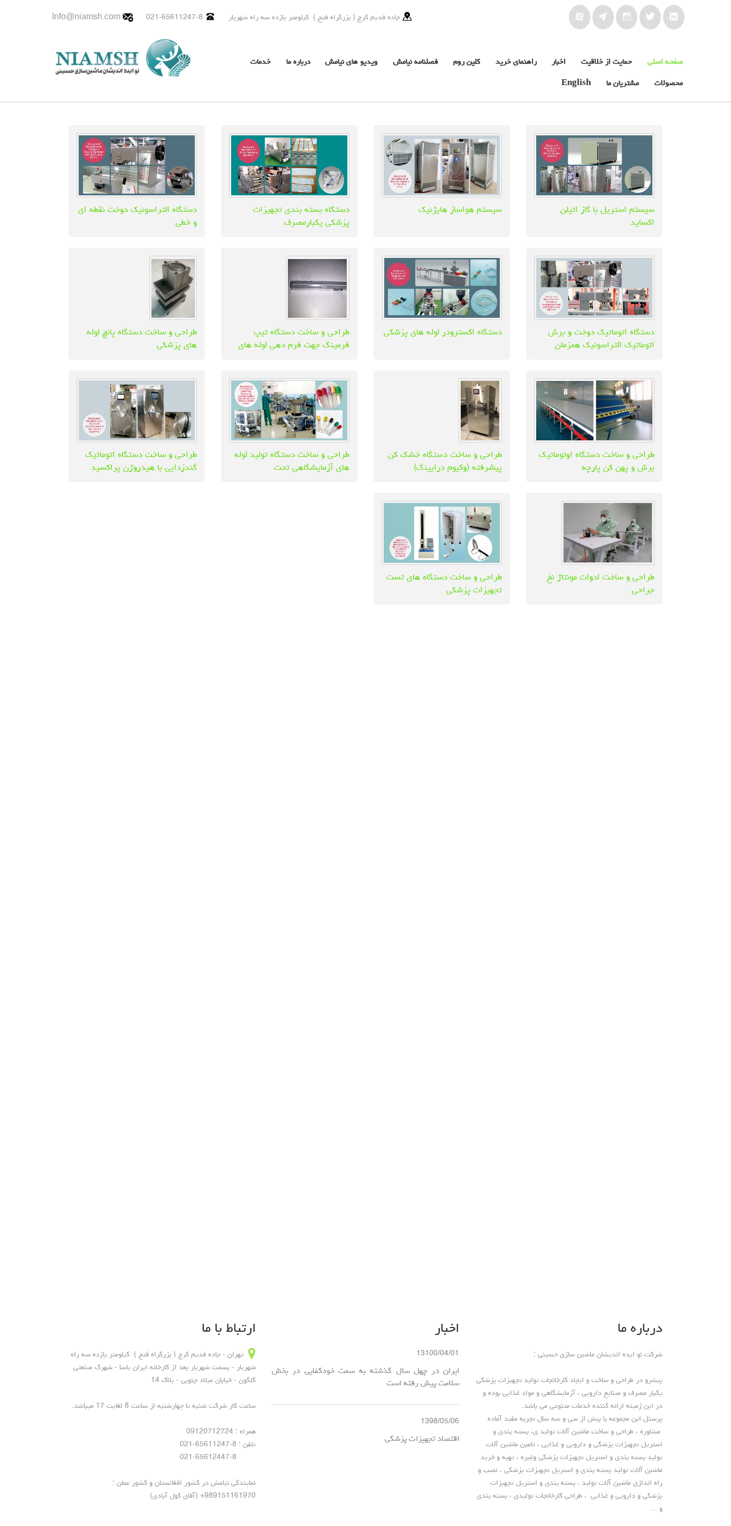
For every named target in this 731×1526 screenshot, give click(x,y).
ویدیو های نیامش (351, 61)
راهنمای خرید (516, 61)
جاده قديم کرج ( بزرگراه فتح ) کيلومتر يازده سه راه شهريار (314, 17)
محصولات (668, 82)
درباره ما (298, 61)
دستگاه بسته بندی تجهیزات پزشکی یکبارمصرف (301, 215)
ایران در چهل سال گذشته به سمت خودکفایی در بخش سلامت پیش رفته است (365, 1377)
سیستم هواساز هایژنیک (460, 209)
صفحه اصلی (665, 61)
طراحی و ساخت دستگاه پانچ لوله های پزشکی (142, 338)
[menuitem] (659, 62)
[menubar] (447, 73)
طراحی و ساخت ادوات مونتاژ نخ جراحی (600, 583)
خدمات (260, 61)
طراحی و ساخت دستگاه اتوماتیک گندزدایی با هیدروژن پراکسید (141, 460)
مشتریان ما (622, 82)
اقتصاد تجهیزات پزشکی (422, 1438)
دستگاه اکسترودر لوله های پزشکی (443, 332)
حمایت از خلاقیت (606, 61)
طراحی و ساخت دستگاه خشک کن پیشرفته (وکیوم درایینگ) (445, 460)
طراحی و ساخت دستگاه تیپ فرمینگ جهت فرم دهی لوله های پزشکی (293, 344)
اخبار (559, 61)
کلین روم (466, 61)
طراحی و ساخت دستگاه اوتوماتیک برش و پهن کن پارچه (596, 460)
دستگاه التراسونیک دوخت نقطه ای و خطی (137, 215)
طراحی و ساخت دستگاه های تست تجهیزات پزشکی (444, 583)
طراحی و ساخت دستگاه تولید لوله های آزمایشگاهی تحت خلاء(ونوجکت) (291, 467)
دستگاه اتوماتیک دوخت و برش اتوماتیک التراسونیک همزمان (601, 338)
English (576, 82)
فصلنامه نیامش (415, 61)
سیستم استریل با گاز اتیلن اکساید (607, 215)
